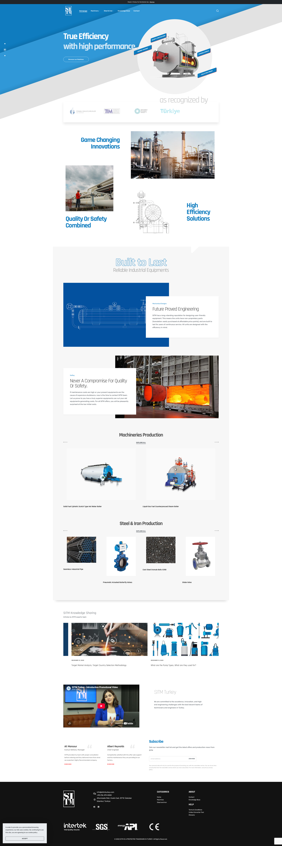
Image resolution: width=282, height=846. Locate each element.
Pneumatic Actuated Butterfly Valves (117, 582)
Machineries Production (141, 435)
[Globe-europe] (94, 807)
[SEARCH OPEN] (217, 10)
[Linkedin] (98, 807)
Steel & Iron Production (141, 523)
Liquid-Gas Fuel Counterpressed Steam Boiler (161, 506)
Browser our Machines (76, 59)
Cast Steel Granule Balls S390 (154, 569)
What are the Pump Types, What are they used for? (165, 665)
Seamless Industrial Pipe (73, 569)
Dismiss (152, 2)
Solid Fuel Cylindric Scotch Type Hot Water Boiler (82, 506)
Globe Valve (187, 582)
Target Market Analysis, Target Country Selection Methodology (90, 665)
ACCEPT (25, 838)
